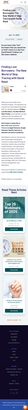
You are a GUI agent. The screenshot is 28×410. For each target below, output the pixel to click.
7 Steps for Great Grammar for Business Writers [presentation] (14, 301)
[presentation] (14, 207)
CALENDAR (14, 337)
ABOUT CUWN (14, 357)
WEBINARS (14, 334)
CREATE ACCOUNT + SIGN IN (14, 369)
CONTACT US (14, 375)
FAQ (14, 360)
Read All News (12, 320)
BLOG (14, 354)
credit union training (15, 172)
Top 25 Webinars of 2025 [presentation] (14, 221)
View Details (14, 229)
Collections (10, 39)
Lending (19, 39)
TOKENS (14, 340)
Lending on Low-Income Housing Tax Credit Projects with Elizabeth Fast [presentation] (14, 261)
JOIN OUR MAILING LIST (14, 372)
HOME (14, 351)
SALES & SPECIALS (14, 343)
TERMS (17, 383)
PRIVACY (11, 383)
